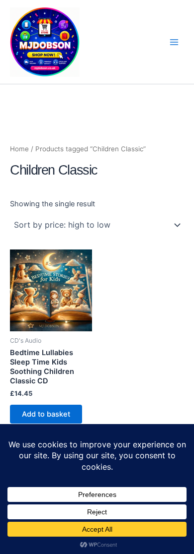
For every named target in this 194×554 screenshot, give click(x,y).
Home (19, 149)
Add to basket (46, 414)
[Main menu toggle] (174, 42)
